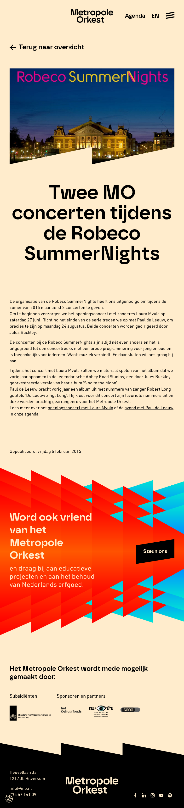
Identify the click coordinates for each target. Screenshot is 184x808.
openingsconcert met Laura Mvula (80, 407)
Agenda (135, 16)
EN (155, 16)
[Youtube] (161, 795)
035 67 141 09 (23, 794)
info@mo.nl (21, 788)
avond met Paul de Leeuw (149, 407)
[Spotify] (170, 795)
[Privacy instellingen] (9, 798)
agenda (31, 413)
